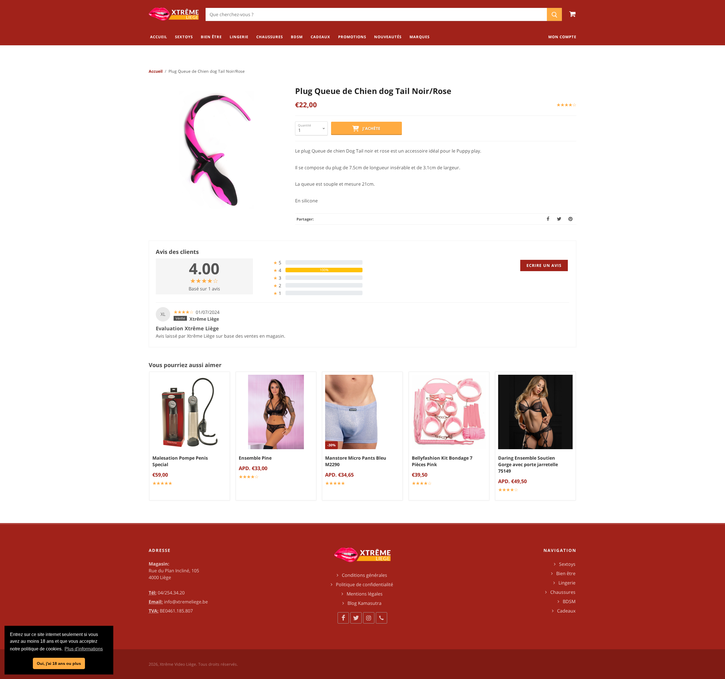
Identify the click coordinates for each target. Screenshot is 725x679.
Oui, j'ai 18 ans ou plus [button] (59, 663)
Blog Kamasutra (364, 603)
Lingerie (566, 583)
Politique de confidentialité (364, 584)
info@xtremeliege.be (186, 602)
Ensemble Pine (255, 458)
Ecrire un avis (544, 265)
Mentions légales (365, 594)
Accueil (156, 71)
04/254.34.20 (171, 593)
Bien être (565, 573)
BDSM (569, 601)
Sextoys (567, 564)
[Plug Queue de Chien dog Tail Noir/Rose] (216, 149)
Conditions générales (364, 575)
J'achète (369, 128)
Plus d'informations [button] (84, 648)
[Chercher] (554, 14)
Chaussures (562, 592)
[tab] (310, 262)
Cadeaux (566, 611)
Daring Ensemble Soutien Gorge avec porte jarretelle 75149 (528, 464)
